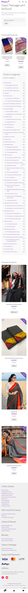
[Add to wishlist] (3, 39)
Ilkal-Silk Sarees (5, 527)
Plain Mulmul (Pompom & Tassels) (15, 162)
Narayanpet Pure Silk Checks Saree (15, 205)
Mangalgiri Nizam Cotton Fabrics (14, 114)
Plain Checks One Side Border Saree (15, 216)
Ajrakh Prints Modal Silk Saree (8, 514)
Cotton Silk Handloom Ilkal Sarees (13, 103)
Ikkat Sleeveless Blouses (7, 540)
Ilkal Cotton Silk (5, 502)
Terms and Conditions (9, 585)
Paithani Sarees (8, 221)
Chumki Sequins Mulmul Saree (14, 157)
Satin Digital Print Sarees (7, 517)
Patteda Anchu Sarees (10, 229)
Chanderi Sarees (8, 95)
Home (14, 590)
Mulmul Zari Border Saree (13, 160)
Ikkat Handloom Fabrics (12, 111)
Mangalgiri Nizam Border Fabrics (9, 550)
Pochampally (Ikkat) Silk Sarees (12, 234)
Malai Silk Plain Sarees (10, 142)
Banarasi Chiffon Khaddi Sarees (12, 90)
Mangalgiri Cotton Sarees (7, 493)
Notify (7, 65)
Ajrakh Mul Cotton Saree (12, 88)
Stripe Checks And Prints (12, 172)
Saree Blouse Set (9, 246)
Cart (3, 589)
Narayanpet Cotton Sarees (11, 180)
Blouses (7, 93)
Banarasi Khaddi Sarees (7, 525)
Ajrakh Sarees (8, 82)
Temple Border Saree (12, 200)
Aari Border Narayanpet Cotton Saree (15, 182)
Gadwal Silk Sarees (11, 122)
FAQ (3, 585)
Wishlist (23, 590)
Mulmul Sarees (8, 155)
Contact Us (17, 585)
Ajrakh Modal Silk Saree (12, 85)
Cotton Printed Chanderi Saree (14, 101)
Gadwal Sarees (8, 116)
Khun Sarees (8, 139)
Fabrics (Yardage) (9, 109)
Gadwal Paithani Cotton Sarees (14, 119)
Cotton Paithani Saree (12, 224)
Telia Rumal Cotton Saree (11, 251)
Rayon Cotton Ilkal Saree (11, 243)
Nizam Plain (4, 499)
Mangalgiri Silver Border (12, 147)
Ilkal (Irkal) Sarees (9, 124)
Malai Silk (4, 515)
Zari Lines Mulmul (11, 177)
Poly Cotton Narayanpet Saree (14, 218)
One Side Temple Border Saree (14, 213)
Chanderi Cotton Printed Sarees (9, 497)
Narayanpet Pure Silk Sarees (11, 203)
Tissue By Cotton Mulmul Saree (14, 174)
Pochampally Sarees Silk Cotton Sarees (14, 237)
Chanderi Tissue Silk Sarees (13, 98)
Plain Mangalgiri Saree (12, 152)
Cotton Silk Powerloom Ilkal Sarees (13, 106)
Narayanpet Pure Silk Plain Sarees (14, 208)
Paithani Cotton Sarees (7, 495)
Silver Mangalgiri (5, 500)
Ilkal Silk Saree (10, 127)
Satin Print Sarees (9, 249)
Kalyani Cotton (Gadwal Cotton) (12, 130)
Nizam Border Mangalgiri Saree (14, 149)
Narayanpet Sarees (9, 210)
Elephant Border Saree (12, 193)
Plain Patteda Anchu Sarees (13, 231)
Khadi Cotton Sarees (10, 136)
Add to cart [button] (14, 312)
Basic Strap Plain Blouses (7, 538)
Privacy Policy (22, 585)
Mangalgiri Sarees (9, 144)
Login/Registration (26, 2)
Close (6, 23)
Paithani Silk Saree (11, 226)
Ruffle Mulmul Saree (11, 165)
